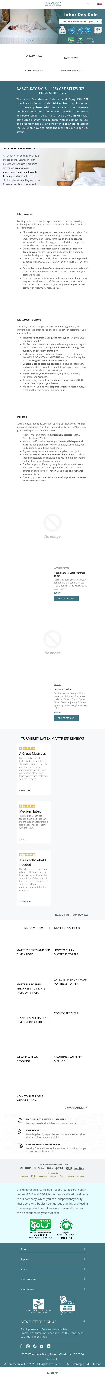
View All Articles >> (76, 1107)
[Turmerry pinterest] (34, 1346)
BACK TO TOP (52, 1373)
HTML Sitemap (72, 1364)
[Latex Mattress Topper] (34, 583)
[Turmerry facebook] (21, 1346)
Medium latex (30, 811)
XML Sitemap (93, 1364)
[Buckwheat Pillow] (34, 701)
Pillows (22, 417)
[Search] (89, 4)
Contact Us (52, 1359)
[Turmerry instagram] (28, 1346)
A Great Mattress (32, 753)
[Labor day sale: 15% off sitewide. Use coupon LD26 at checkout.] (52, 26)
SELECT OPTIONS (66, 598)
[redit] (49, 1346)
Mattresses (25, 214)
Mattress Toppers (29, 319)
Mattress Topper (61, 568)
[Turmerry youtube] (41, 1346)
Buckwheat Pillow (63, 689)
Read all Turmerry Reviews (71, 914)
